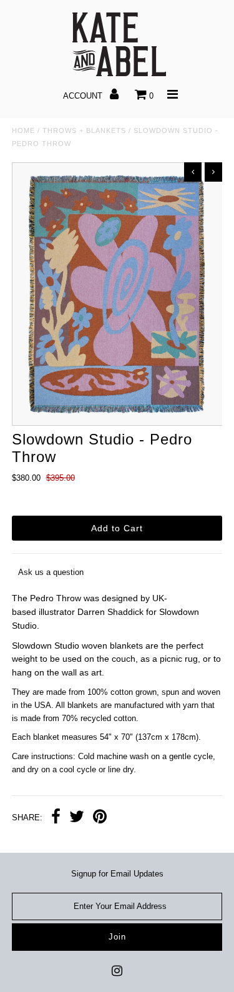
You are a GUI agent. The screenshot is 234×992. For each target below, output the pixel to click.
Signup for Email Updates (117, 873)
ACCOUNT (84, 96)
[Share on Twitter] (76, 818)
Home (23, 130)
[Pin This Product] (100, 818)
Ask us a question (51, 572)
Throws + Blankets (84, 130)
